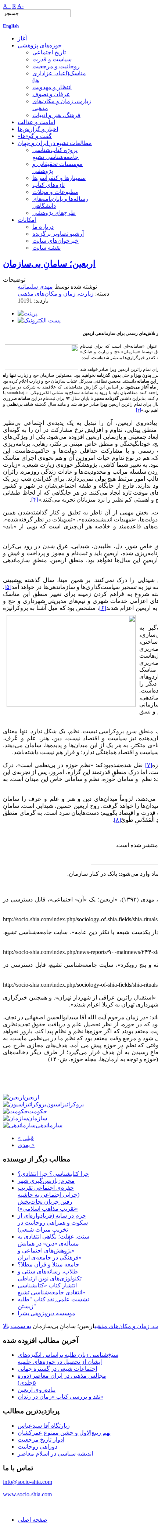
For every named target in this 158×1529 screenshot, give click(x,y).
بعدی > (26, 1145)
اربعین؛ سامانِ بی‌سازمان (49, 263)
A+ (7, 6)
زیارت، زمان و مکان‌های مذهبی (56, 293)
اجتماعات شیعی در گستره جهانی (57, 1369)
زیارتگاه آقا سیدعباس (44, 1426)
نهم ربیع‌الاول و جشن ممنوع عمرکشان (64, 1432)
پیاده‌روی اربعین (36, 1390)
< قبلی (26, 1138)
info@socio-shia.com (27, 1482)
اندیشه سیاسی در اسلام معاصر (55, 1453)
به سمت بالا (17, 1326)
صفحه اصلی (32, 1520)
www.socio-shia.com (27, 1494)
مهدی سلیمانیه (35, 286)
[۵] (7, 587)
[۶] (102, 608)
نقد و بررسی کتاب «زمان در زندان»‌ (60, 1397)
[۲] (138, 410)
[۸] (117, 820)
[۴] (34, 499)
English (11, 26)
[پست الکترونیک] (39, 320)
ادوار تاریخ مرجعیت (41, 1439)
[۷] (148, 765)
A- (20, 6)
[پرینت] (27, 313)
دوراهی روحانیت (37, 1446)
